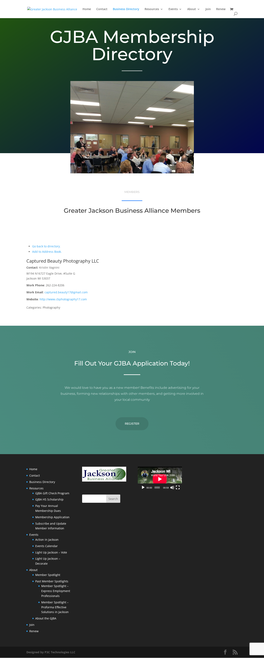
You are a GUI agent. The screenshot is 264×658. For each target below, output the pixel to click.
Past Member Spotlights (51, 581)
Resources (152, 9)
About (191, 9)
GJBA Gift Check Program (52, 493)
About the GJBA (45, 618)
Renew (220, 9)
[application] (160, 479)
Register (132, 423)
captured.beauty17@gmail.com (66, 292)
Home (86, 9)
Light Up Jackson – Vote (51, 552)
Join (208, 9)
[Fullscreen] (178, 487)
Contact (101, 9)
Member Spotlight (47, 575)
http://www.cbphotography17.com (63, 299)
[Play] (143, 487)
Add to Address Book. (47, 252)
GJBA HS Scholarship (49, 499)
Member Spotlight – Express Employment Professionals (55, 591)
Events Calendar (46, 546)
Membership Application (52, 517)
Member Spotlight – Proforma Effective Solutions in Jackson (55, 607)
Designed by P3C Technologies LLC (50, 652)
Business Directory (126, 9)
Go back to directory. (46, 246)
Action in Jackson (47, 540)
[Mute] (172, 487)
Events (173, 9)
